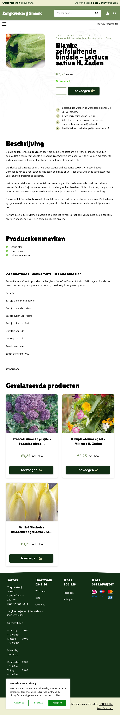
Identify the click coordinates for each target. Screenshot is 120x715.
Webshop (40, 591)
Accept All (57, 703)
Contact (39, 611)
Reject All (38, 703)
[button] (4, 24)
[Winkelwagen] (114, 13)
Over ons (40, 604)
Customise (19, 703)
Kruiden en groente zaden (79, 35)
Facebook (69, 592)
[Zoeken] (96, 13)
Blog (37, 598)
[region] (38, 694)
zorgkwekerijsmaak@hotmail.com (25, 611)
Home (59, 35)
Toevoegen (81, 91)
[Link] (107, 13)
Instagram (69, 599)
